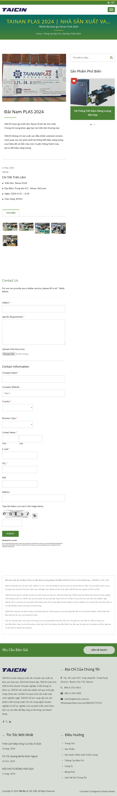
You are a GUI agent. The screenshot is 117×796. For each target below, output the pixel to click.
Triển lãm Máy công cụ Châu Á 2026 (21, 743)
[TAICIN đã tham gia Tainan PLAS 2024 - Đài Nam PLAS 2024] (10, 227)
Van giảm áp (75, 621)
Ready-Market (108, 792)
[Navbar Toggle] (111, 9)
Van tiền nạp (74, 624)
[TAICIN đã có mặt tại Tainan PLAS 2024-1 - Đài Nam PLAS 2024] (26, 227)
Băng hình (70, 772)
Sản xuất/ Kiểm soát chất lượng (81, 755)
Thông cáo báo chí (52, 34)
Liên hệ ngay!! (99, 650)
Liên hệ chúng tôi (25, 628)
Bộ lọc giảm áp (105, 624)
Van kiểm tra (85, 621)
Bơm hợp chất (42, 624)
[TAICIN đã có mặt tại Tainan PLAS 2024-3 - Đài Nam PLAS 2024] (58, 228)
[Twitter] (7, 722)
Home (39, 34)
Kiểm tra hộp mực (97, 621)
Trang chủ (70, 743)
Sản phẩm (70, 749)
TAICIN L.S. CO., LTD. (28, 791)
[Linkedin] (10, 722)
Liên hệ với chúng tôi (76, 777)
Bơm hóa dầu (57, 621)
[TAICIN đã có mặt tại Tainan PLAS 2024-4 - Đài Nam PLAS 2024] (10, 240)
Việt (113, 3)
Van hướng (52, 624)
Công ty (69, 766)
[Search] (111, 58)
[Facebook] (3, 722)
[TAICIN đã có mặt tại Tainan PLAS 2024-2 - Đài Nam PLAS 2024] (42, 228)
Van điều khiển (10, 624)
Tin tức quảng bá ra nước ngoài (20, 756)
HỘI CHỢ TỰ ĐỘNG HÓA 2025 (18, 768)
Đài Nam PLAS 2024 (72, 34)
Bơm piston (31, 624)
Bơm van (66, 621)
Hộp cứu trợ (21, 624)
